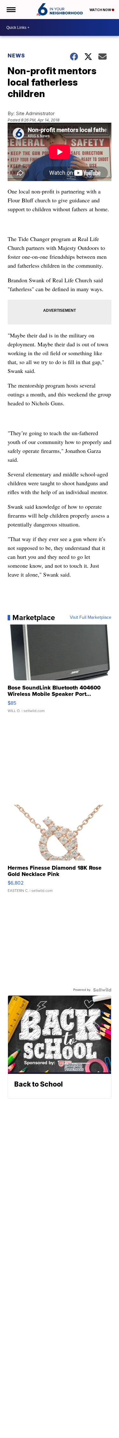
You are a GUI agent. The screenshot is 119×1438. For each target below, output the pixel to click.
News (16, 55)
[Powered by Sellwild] (102, 990)
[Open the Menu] (11, 9)
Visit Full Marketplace (90, 617)
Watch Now (100, 10)
